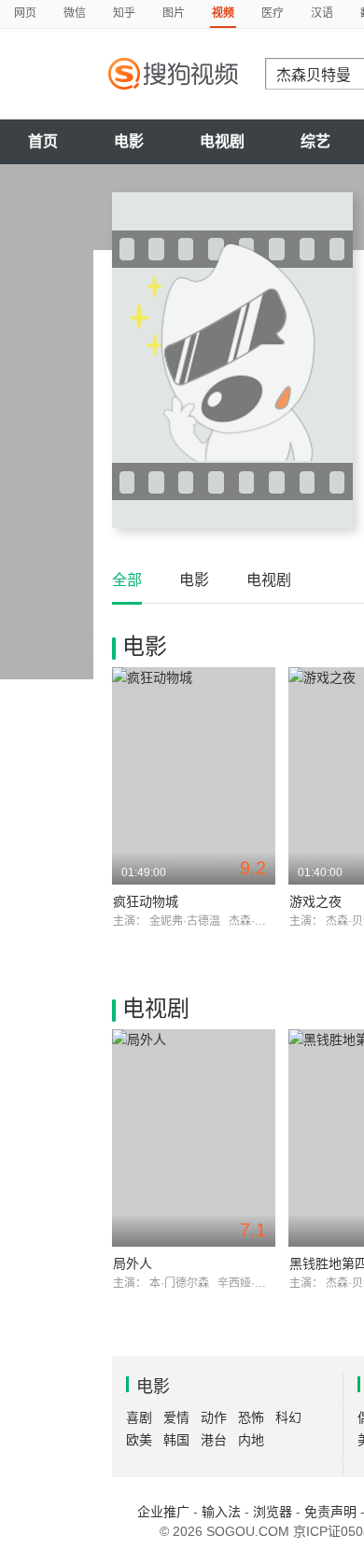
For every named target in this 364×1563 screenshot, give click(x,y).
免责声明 (330, 1511)
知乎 (124, 13)
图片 (173, 13)
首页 (43, 141)
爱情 (176, 1417)
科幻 (288, 1417)
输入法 (221, 1511)
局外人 (132, 1263)
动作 (214, 1417)
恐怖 (251, 1417)
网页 (25, 13)
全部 (127, 580)
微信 (74, 13)
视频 (223, 13)
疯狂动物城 (145, 901)
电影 (129, 141)
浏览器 (272, 1511)
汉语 (322, 13)
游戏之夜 (315, 901)
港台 (214, 1439)
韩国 (176, 1439)
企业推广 (163, 1511)
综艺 (315, 141)
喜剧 (139, 1417)
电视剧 (222, 141)
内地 (251, 1439)
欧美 (139, 1439)
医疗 (272, 13)
